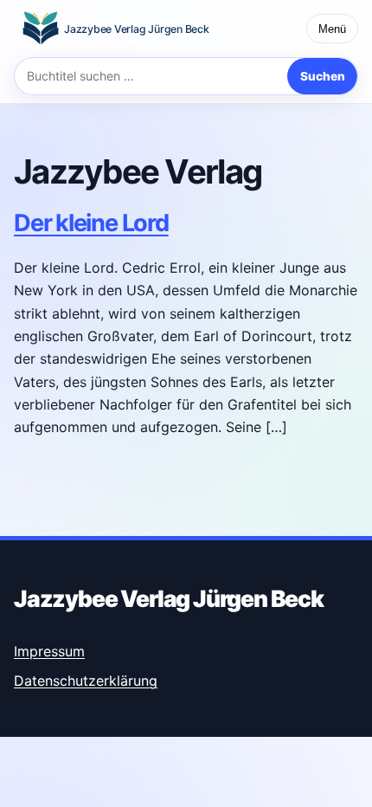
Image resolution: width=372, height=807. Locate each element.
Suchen (322, 76)
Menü (332, 29)
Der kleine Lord (91, 223)
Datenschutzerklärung (85, 680)
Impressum (49, 651)
